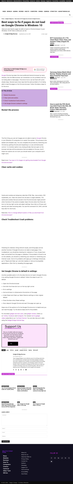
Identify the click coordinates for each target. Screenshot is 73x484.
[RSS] (65, 458)
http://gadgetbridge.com (17, 356)
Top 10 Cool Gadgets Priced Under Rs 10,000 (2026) (9, 388)
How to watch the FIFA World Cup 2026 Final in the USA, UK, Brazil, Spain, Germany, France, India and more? (60, 106)
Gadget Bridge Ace (9, 18)
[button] (69, 15)
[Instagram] (16, 369)
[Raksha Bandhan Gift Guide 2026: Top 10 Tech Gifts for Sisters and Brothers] (24, 382)
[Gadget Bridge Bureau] (2, 34)
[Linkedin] (35, 37)
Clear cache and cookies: (11, 98)
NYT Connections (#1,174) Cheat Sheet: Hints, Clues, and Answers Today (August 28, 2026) (60, 40)
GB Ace (12, 350)
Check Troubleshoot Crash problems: (14, 100)
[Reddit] (62, 458)
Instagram (20, 316)
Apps (18, 402)
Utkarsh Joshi (56, 45)
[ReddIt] (39, 37)
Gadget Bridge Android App (15, 320)
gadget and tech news (17, 313)
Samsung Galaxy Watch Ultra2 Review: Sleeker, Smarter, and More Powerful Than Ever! (60, 74)
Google (4, 75)
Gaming (51, 45)
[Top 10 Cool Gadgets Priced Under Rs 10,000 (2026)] (9, 382)
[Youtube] (26, 369)
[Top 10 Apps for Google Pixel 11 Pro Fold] (24, 398)
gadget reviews (31, 313)
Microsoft (35, 350)
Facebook (11, 316)
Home (3, 18)
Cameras (34, 386)
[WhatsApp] (32, 37)
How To (51, 111)
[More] (45, 37)
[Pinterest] (29, 37)
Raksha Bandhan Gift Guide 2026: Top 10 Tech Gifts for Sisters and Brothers (24, 389)
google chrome (23, 350)
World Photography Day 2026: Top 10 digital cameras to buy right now (39, 389)
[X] (26, 37)
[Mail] (21, 369)
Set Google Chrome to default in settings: (16, 103)
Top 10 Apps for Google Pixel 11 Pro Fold (23, 404)
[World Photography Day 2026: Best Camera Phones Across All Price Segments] (9, 398)
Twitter (5, 316)
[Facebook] (22, 37)
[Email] (42, 37)
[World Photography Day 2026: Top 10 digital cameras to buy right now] (40, 382)
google (16, 350)
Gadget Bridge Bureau (11, 34)
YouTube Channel (21, 318)
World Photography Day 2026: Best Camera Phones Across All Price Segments (9, 405)
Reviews (51, 77)
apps (7, 350)
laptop (30, 350)
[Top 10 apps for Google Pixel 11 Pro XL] (40, 398)
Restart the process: (10, 95)
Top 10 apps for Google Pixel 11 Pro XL (39, 404)
